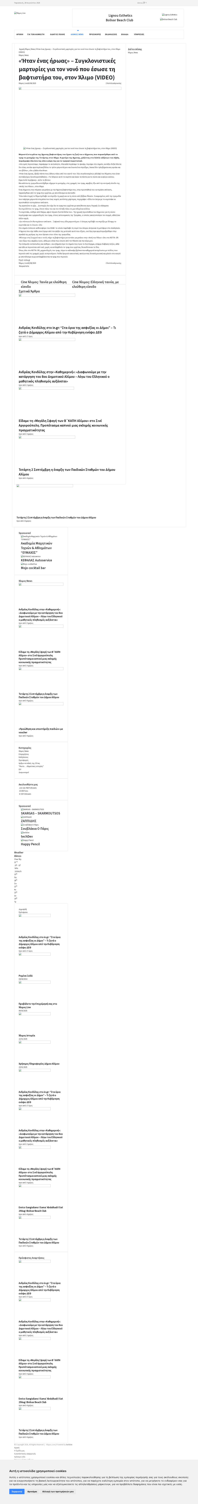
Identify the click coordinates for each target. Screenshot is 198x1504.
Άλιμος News (77, 34)
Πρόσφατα (23, 912)
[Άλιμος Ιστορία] (35, 1014)
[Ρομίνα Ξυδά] (35, 955)
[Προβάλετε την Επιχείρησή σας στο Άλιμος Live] (35, 983)
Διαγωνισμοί (24, 772)
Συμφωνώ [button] (17, 1491)
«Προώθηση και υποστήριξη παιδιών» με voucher (41, 730)
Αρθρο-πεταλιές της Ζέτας (29, 763)
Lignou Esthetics (120, 15)
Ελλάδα (124, 34)
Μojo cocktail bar (33, 568)
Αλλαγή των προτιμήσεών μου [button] (58, 1491)
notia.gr (27, 260)
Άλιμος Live (23, 83)
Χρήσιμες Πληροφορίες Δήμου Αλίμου (39, 1064)
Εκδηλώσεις (111, 34)
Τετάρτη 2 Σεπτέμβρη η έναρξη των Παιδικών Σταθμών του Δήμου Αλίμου (67, 472)
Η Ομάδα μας (19, 1450)
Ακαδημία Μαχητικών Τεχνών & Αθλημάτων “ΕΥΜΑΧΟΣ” (36, 548)
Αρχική (19, 34)
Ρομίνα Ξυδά (25, 976)
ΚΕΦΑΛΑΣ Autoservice (36, 560)
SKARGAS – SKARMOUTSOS (40, 813)
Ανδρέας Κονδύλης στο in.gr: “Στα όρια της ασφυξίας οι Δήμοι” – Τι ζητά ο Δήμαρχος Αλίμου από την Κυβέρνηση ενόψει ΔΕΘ (67, 330)
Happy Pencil (30, 844)
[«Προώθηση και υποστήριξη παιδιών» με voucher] (41, 704)
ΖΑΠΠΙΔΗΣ (28, 821)
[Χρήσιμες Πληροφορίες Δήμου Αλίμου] (35, 1043)
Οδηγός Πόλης (57, 34)
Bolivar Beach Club (119, 20)
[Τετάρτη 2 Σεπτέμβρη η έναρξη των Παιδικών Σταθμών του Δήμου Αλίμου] (47, 438)
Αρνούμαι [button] (32, 1491)
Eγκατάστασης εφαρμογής (25, 1453)
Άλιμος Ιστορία (27, 1035)
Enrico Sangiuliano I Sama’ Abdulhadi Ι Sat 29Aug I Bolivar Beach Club (41, 1209)
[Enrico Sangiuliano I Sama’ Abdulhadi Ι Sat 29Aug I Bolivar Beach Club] (35, 1186)
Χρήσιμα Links (19, 1457)
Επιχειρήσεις (24, 754)
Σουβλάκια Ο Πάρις (35, 828)
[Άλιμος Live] (19, 13)
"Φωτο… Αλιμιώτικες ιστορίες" (31, 766)
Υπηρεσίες (139, 34)
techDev (27, 836)
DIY (20, 769)
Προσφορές (95, 34)
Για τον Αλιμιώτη (35, 34)
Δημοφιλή (23, 909)
